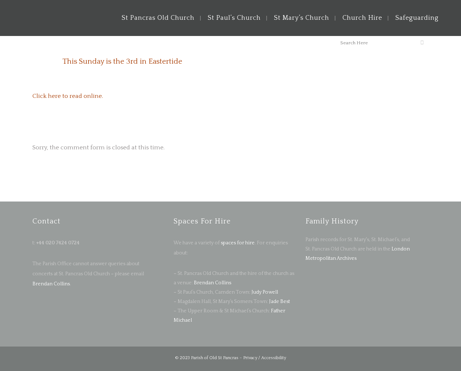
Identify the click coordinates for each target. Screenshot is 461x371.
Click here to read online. (67, 96)
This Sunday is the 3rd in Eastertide (122, 61)
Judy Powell (264, 292)
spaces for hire (238, 243)
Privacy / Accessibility (264, 358)
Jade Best (279, 301)
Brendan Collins (51, 284)
